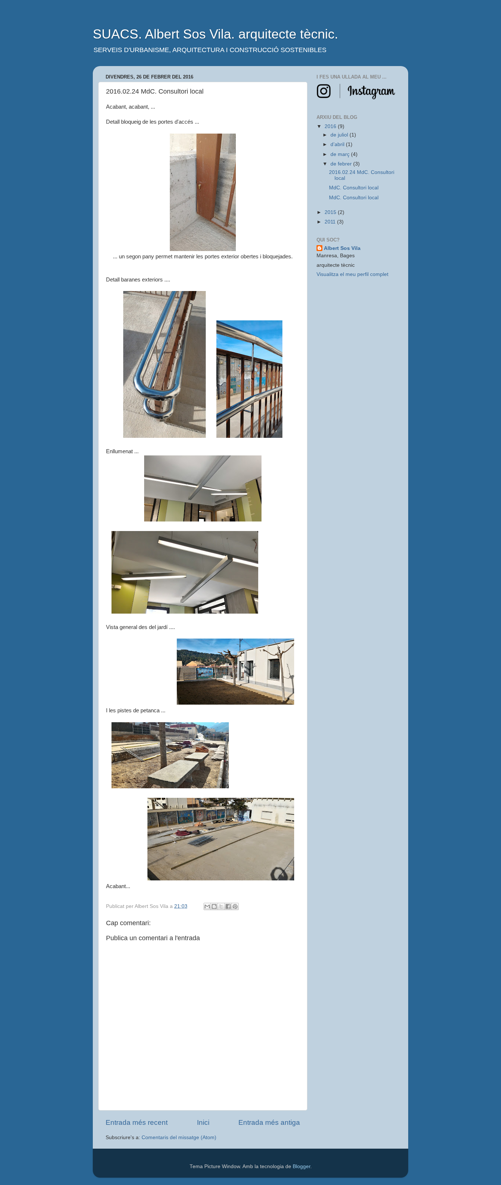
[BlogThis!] (214, 906)
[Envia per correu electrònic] (207, 906)
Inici (203, 1122)
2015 (331, 212)
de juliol (340, 135)
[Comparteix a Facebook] (228, 906)
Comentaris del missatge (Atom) (179, 1137)
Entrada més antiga (269, 1122)
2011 (331, 222)
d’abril (338, 144)
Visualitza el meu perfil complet (352, 274)
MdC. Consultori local (354, 187)
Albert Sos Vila (342, 248)
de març (340, 154)
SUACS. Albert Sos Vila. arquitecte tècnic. (215, 33)
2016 (331, 126)
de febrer (341, 164)
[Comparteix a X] (221, 906)
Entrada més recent (137, 1122)
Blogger (301, 1166)
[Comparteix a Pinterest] (235, 906)
